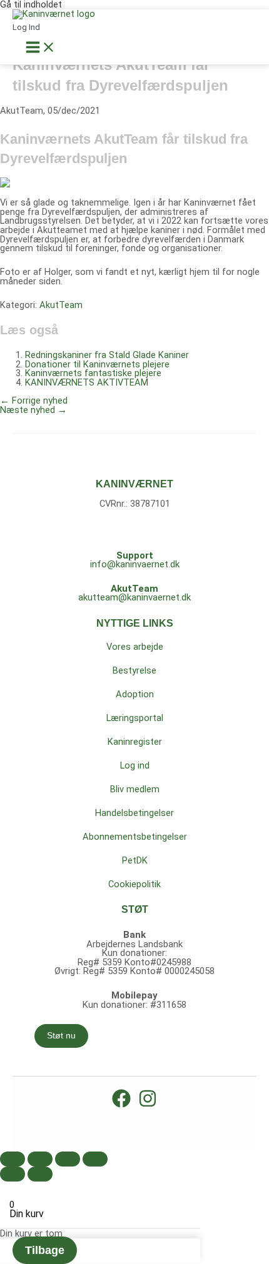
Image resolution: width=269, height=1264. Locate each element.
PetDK (135, 860)
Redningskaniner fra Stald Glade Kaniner (107, 355)
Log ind (135, 765)
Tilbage (44, 1250)
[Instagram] (147, 1104)
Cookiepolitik (134, 884)
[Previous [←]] (12, 1174)
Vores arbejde (134, 646)
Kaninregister (135, 741)
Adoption (135, 694)
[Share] (40, 1159)
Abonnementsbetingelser (135, 836)
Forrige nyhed (34, 400)
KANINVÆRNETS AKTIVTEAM (86, 382)
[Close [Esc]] (12, 1159)
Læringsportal (134, 718)
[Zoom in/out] (95, 1159)
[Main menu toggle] (41, 48)
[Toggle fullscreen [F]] (67, 1159)
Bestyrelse (134, 670)
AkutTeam (61, 305)
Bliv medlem (135, 789)
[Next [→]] (40, 1174)
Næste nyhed (33, 410)
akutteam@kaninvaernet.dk (134, 597)
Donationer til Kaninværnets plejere (97, 364)
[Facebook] (121, 1104)
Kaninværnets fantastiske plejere (93, 373)
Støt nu (61, 1035)
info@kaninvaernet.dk (135, 564)
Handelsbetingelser (134, 813)
